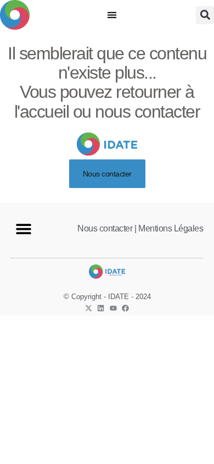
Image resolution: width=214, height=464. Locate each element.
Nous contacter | (106, 228)
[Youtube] (113, 308)
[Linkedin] (100, 308)
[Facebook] (125, 308)
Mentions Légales (170, 228)
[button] (112, 15)
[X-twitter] (88, 308)
